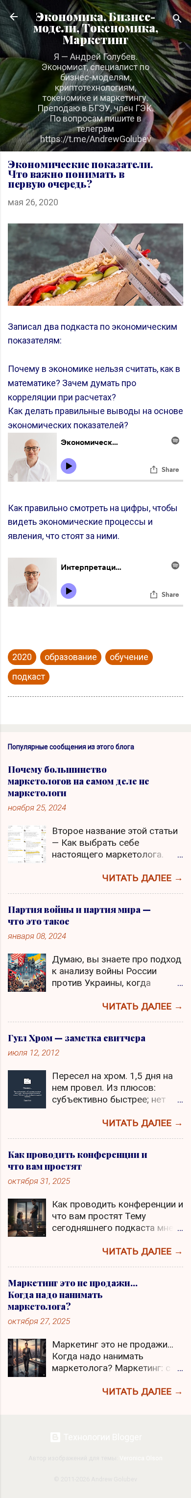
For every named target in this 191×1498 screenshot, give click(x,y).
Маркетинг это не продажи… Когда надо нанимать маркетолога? (73, 1294)
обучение (129, 657)
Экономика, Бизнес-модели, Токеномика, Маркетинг (95, 28)
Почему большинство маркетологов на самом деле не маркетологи (78, 781)
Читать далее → (142, 878)
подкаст (28, 676)
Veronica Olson (141, 1458)
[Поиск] (177, 20)
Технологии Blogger (101, 1437)
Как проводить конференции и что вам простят (77, 1160)
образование (71, 657)
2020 (22, 657)
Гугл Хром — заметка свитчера (76, 1038)
